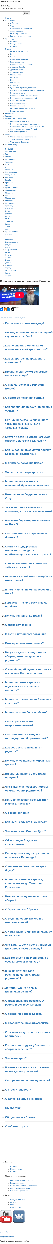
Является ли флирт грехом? (24, 472)
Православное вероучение (21, 64)
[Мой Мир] (8, 309)
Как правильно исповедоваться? (27, 1080)
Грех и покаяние (17, 61)
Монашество (15, 74)
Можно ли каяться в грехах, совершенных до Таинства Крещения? (24, 883)
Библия (13, 56)
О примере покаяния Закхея (24, 463)
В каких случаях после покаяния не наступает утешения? (27, 1069)
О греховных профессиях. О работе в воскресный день (24, 1002)
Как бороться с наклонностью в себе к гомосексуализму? (26, 959)
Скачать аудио (19, 317)
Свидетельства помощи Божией (23, 129)
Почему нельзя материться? (24, 643)
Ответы (8, 49)
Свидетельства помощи (20, 1188)
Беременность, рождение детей (23, 98)
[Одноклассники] (5, 309)
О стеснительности (18, 1089)
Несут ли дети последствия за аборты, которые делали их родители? (25, 656)
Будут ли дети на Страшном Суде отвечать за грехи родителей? (27, 438)
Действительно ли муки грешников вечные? (21, 989)
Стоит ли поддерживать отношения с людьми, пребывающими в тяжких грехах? (28, 550)
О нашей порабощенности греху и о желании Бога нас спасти (28, 671)
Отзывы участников (18, 33)
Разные (13, 46)
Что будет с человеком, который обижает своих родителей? (27, 788)
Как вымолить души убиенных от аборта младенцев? (27, 1047)
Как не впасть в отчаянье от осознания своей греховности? (26, 347)
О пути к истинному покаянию (25, 634)
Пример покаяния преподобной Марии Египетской (26, 801)
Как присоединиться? (19, 131)
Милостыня (15, 82)
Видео (13, 25)
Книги (7, 134)
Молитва (14, 77)
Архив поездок (16, 30)
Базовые (13, 41)
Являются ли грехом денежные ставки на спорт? (26, 373)
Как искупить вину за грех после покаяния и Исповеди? (27, 855)
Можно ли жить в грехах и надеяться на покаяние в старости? (23, 686)
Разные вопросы (17, 111)
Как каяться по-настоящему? (25, 323)
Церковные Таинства (19, 59)
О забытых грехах (17, 1126)
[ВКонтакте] (1, 309)
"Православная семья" (19, 139)
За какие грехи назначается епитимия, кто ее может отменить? (28, 509)
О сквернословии (17, 812)
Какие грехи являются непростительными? (20, 723)
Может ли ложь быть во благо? (26, 712)
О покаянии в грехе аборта (23, 1013)
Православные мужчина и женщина (25, 95)
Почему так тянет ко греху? (23, 615)
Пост (12, 80)
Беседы (8, 116)
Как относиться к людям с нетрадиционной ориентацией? (26, 736)
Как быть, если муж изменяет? (26, 822)
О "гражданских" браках (21, 909)
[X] (12, 309)
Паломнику (10, 20)
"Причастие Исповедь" (19, 142)
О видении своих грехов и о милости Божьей (24, 920)
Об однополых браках (20, 1117)
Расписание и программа (21, 28)
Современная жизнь (18, 100)
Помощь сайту (11, 144)
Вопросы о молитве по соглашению (25, 123)
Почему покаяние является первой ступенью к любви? (29, 334)
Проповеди (10, 38)
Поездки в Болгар (17, 1199)
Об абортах (13, 1108)
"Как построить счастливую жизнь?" (25, 136)
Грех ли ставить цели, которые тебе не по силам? (26, 565)
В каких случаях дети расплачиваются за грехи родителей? (22, 974)
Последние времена (19, 103)
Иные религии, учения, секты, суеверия (27, 90)
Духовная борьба (17, 67)
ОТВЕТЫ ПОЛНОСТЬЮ (20, 51)
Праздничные (16, 43)
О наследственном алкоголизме (27, 1023)
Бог (11, 54)
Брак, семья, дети (17, 92)
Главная (8, 18)
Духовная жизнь (17, 69)
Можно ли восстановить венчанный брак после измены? (27, 483)
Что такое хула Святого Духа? (25, 831)
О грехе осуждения (18, 625)
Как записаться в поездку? (21, 36)
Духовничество (16, 72)
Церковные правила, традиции (23, 87)
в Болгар (14, 23)
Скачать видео (6, 317)
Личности (14, 85)
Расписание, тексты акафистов (23, 1185)
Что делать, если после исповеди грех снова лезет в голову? (28, 946)
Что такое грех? (16, 1058)
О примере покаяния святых (24, 397)
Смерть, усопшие (17, 105)
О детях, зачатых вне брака (23, 1098)
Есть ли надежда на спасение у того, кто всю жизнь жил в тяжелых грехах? (26, 423)
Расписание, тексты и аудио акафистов (27, 126)
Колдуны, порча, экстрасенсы (22, 108)
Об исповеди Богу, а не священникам (21, 842)
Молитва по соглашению (15, 118)
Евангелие (9, 113)
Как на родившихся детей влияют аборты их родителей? (28, 451)
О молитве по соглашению (21, 121)
